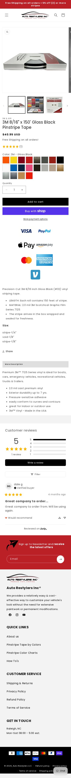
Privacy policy (60, 766)
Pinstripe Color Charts (22, 653)
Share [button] (9, 351)
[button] (6, 15)
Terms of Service (18, 708)
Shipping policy (47, 771)
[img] (24, 487)
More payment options (35, 219)
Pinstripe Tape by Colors (24, 645)
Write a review (35, 462)
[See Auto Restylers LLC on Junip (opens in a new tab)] (43, 528)
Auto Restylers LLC (22, 765)
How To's (13, 661)
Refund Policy (16, 699)
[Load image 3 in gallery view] (54, 105)
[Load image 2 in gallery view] (35, 105)
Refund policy (43, 766)
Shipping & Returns (20, 683)
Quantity (7, 183)
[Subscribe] (60, 559)
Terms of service (27, 771)
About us (13, 636)
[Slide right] (67, 105)
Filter (37, 474)
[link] (12, 146)
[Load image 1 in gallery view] (16, 105)
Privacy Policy (16, 691)
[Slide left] (3, 105)
